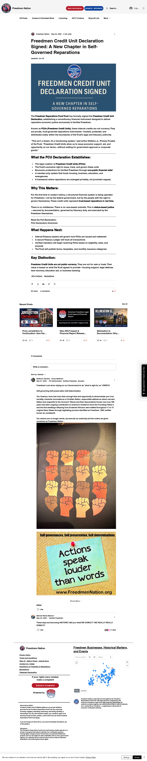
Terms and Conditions (28, 658)
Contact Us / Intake (27, 664)
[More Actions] (114, 380)
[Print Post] (55, 284)
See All (124, 304)
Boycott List (94, 18)
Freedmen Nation (21, 8)
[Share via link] (49, 284)
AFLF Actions (78, 18)
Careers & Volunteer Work (43, 18)
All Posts (23, 18)
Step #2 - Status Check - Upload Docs (34, 661)
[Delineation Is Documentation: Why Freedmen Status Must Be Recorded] (110, 317)
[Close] (144, 757)
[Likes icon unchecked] (38, 609)
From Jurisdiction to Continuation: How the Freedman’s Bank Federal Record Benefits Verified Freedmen (34, 332)
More (106, 18)
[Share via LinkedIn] (43, 284)
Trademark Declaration (28, 672)
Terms (37, 718)
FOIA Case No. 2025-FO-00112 (112, 702)
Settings (126, 757)
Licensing (63, 18)
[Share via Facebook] (32, 284)
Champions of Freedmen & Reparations (34, 667)
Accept (137, 757)
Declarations (49, 276)
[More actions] (114, 34)
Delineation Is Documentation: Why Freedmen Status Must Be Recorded (109, 332)
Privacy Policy (25, 655)
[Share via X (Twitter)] (38, 284)
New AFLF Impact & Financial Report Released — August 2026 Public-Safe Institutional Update (73, 332)
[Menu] (143, 8)
